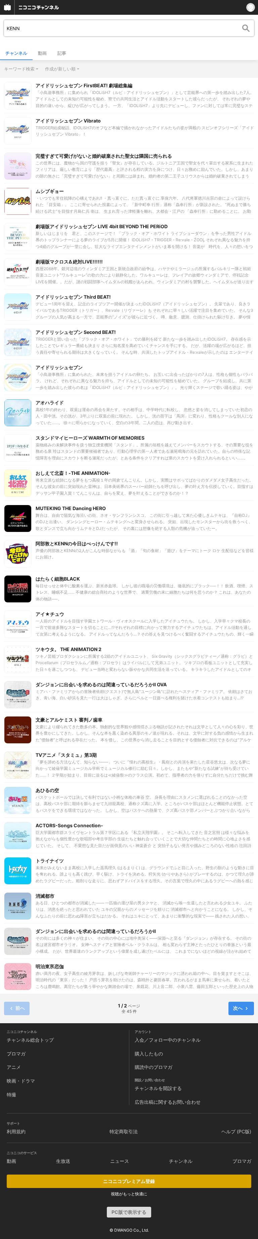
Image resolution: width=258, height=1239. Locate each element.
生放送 (63, 1161)
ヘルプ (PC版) (236, 1131)
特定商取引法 (124, 1131)
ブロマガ (16, 1053)
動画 (42, 53)
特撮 (11, 1094)
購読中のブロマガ (153, 1067)
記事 (61, 53)
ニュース (119, 1161)
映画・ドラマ (21, 1081)
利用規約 (16, 1131)
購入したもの (149, 1053)
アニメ (14, 1067)
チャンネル (16, 53)
